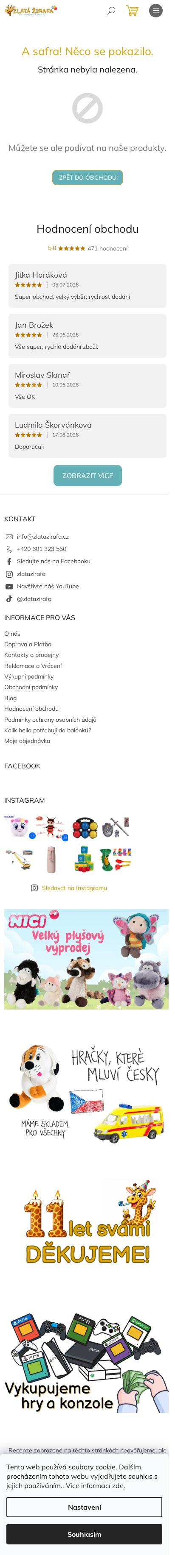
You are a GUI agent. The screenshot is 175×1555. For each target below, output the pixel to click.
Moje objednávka (27, 741)
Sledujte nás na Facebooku (53, 561)
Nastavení (84, 1507)
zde (118, 1485)
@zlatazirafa (34, 599)
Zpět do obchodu (87, 177)
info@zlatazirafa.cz (43, 536)
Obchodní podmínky (31, 687)
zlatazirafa (31, 574)
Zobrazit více (87, 475)
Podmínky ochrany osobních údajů (50, 719)
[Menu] (155, 10)
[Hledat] (111, 10)
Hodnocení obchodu (88, 229)
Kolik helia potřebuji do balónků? (47, 730)
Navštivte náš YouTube (48, 586)
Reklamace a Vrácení (33, 666)
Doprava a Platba (27, 644)
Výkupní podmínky (29, 676)
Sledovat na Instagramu (74, 888)
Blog (10, 698)
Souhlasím (84, 1534)
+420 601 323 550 (41, 549)
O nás (12, 633)
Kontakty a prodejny (31, 655)
